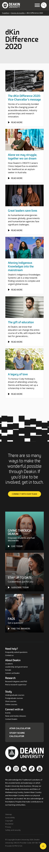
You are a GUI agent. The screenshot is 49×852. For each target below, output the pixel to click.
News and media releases (15, 716)
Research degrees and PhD (16, 681)
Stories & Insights (18, 13)
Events (8, 713)
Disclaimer (9, 824)
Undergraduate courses (14, 695)
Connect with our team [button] (24, 494)
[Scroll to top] (43, 846)
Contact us (9, 655)
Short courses (10, 701)
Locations (9, 663)
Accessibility (10, 817)
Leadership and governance (16, 667)
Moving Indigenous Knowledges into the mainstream (21, 266)
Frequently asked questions (16, 652)
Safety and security (13, 830)
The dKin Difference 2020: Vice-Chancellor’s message (24, 97)
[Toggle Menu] (37, 5)
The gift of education (21, 322)
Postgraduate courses (14, 698)
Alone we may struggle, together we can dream (22, 156)
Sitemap (8, 814)
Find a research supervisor (16, 684)
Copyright (9, 820)
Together (5, 13)
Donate (8, 670)
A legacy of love (18, 374)
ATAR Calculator (19, 728)
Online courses (11, 704)
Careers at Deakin (12, 673)
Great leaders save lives (22, 211)
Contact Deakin (11, 719)
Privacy (8, 827)
